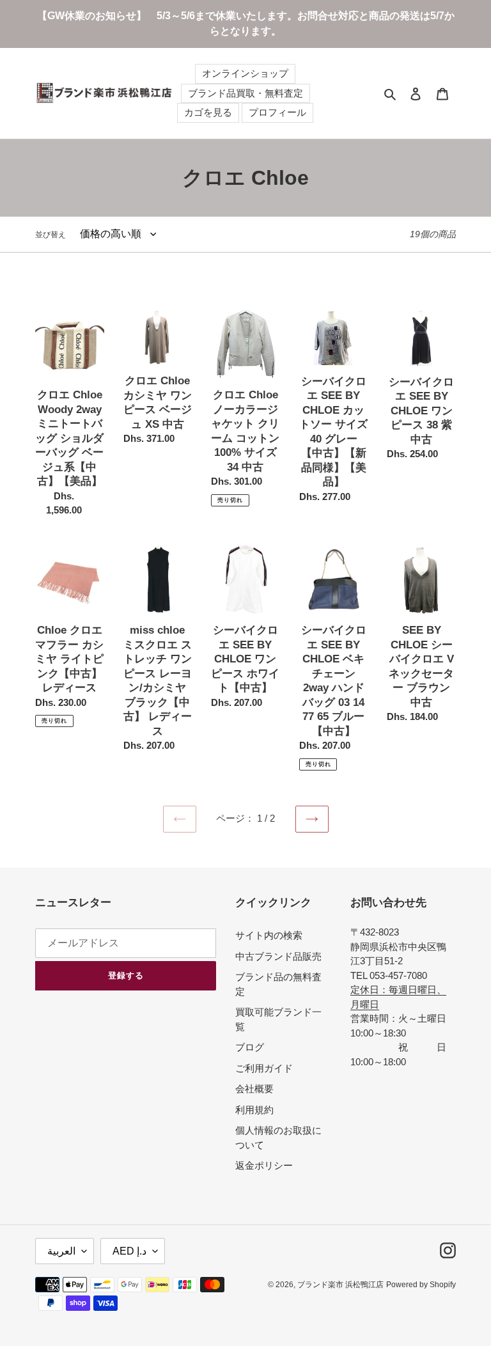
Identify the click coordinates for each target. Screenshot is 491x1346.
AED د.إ (129, 1251)
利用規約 (254, 1109)
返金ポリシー (264, 1165)
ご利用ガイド (264, 1068)
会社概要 (254, 1088)
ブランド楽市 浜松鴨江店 (340, 1284)
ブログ (249, 1047)
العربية (61, 1251)
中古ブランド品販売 (278, 956)
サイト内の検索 (268, 935)
